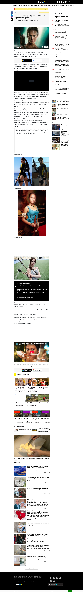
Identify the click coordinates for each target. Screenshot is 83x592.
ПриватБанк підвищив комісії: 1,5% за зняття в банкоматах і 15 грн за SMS (32, 286)
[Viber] (60, 2)
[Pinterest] (66, 2)
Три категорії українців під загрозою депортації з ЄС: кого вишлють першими (30, 293)
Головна (15, 5)
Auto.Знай (36, 5)
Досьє (20, 5)
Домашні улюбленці (28, 5)
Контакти (34, 581)
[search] (69, 2)
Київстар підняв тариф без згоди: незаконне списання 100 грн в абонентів (32, 290)
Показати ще (45, 299)
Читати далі (32, 568)
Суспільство (51, 5)
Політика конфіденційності (18, 581)
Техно (57, 5)
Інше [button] (71, 5)
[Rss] (62, 2)
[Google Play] (59, 584)
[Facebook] (12, 12)
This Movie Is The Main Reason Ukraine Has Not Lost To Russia (63, 118)
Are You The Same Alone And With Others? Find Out (20, 404)
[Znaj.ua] (41, 2)
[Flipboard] (64, 2)
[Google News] (60, 578)
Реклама (26, 581)
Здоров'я (62, 5)
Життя (41, 5)
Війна (45, 5)
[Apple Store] (51, 584)
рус (18, 1)
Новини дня (44, 9)
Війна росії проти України (21, 9)
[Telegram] (57, 2)
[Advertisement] (32, 143)
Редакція (30, 581)
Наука (67, 5)
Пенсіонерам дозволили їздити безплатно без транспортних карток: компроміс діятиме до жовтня (31, 296)
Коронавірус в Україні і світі (34, 9)
